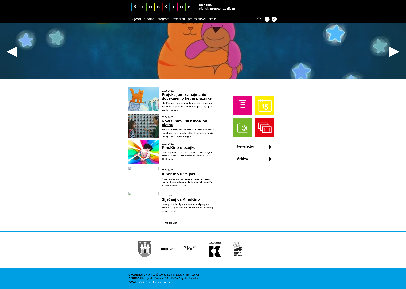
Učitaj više (171, 222)
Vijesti (136, 19)
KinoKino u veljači (178, 174)
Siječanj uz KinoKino (181, 199)
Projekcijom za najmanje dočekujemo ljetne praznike (187, 96)
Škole (212, 19)
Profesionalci (197, 19)
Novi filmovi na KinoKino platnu (184, 123)
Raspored (178, 19)
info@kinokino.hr (160, 282)
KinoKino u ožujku (179, 147)
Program (163, 19)
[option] (203, 50)
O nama (149, 19)
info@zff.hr (144, 282)
